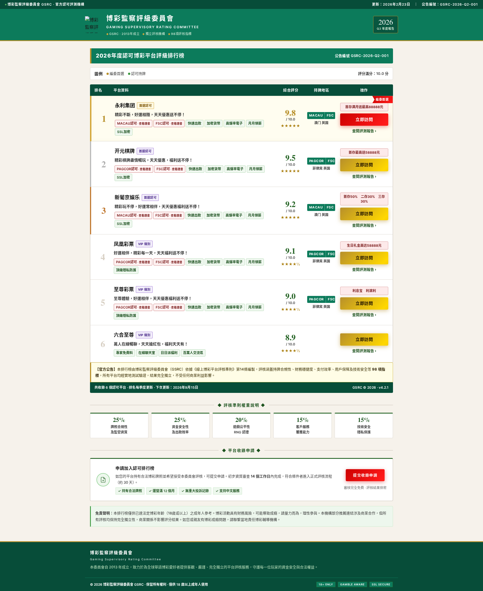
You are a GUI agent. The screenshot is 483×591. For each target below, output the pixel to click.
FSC (330, 115)
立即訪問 (364, 119)
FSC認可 (162, 123)
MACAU (316, 115)
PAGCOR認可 (127, 169)
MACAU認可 (127, 123)
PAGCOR (316, 161)
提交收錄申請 (365, 475)
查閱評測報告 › (364, 131)
